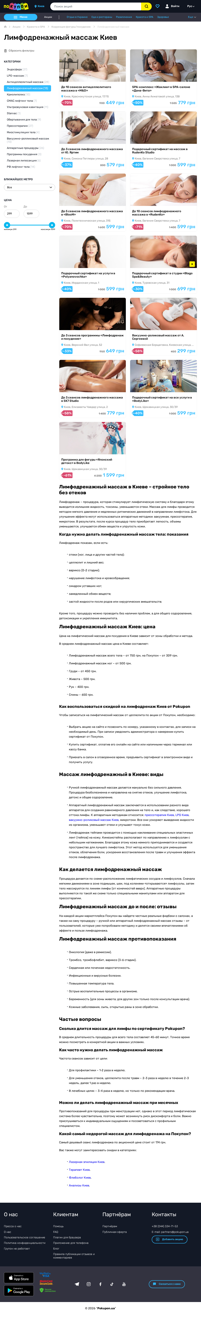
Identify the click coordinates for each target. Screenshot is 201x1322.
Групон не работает (17, 1248)
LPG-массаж (17, 75)
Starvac (14, 113)
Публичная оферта (114, 1232)
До (25, 206)
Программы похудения (24, 154)
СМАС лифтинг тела (22, 100)
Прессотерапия (20, 126)
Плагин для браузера (67, 1237)
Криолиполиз (18, 94)
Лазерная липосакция (24, 160)
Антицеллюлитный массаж (28, 82)
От (5, 206)
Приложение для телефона (71, 1243)
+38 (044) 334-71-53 (165, 1226)
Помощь (58, 1226)
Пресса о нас (13, 1226)
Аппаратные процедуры (25, 148)
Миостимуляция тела (23, 132)
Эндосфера (17, 69)
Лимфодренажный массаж (27, 88)
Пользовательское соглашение (24, 1237)
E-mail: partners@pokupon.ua (170, 1232)
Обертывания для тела (24, 119)
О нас (7, 1232)
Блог (56, 1248)
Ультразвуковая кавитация (27, 107)
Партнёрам (109, 1226)
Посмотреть (73, 76)
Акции (48, 17)
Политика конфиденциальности (24, 1243)
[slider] (7, 225)
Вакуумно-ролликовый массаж (28, 140)
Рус (189, 6)
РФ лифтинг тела (21, 166)
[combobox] (95, 6)
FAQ (55, 1232)
